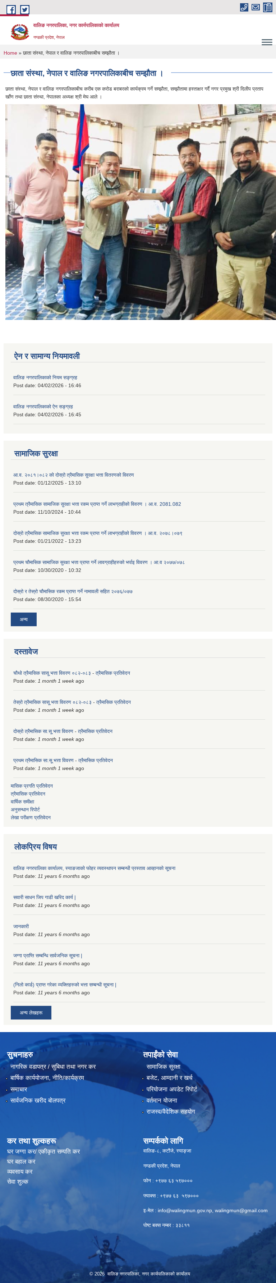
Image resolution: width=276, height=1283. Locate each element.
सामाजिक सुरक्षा (163, 1066)
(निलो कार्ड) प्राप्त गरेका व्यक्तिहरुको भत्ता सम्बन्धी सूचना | (64, 985)
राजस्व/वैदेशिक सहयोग (171, 1111)
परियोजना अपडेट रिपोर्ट (172, 1089)
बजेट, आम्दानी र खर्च (170, 1077)
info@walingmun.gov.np (185, 1210)
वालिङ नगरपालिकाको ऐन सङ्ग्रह (43, 406)
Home (10, 53)
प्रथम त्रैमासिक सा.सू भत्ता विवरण (43, 760)
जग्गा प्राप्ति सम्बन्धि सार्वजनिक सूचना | (47, 955)
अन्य (24, 619)
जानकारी (21, 926)
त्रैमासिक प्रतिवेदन (113, 673)
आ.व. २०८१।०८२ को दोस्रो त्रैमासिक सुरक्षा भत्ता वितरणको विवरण (73, 475)
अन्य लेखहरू (31, 1013)
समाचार (18, 1089)
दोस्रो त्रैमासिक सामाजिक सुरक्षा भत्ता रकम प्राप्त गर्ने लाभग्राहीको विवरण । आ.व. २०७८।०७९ (98, 533)
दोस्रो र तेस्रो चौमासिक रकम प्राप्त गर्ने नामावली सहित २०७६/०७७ (73, 591)
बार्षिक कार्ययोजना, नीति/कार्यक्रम (47, 1077)
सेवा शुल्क (17, 1181)
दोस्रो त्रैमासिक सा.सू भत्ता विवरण (43, 731)
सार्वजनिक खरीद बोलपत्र (37, 1100)
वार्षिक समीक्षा (22, 802)
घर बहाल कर (21, 1161)
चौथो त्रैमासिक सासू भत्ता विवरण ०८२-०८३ (52, 673)
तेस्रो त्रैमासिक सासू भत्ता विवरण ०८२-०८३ (52, 702)
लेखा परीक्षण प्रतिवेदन (31, 817)
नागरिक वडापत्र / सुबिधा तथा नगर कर (53, 1066)
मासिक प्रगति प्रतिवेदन (32, 786)
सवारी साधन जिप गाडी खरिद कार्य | (44, 897)
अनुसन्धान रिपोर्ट (25, 809)
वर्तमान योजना (162, 1100)
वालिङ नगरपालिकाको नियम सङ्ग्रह (45, 377)
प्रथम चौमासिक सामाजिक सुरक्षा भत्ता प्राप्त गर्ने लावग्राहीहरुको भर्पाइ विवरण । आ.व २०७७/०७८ (99, 562)
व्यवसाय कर (19, 1171)
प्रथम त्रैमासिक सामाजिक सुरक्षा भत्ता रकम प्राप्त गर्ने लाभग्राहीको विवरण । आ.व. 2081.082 (97, 504)
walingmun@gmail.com (241, 1210)
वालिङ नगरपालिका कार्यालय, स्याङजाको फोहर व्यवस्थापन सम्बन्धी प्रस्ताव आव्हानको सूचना (94, 868)
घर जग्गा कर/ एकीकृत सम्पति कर (43, 1151)
